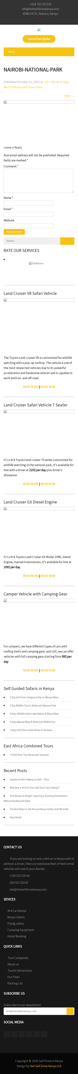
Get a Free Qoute (39, 39)
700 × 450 (50, 82)
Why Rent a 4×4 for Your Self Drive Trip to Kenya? (34, 787)
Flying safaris (15, 924)
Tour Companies (17, 958)
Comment (11, 166)
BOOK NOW (47, 484)
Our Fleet (13, 977)
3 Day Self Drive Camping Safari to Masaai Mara (34, 697)
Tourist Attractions (19, 971)
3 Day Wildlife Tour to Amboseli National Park (33, 705)
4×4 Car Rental (16, 911)
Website (9, 220)
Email (8, 209)
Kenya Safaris (16, 917)
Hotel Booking (16, 936)
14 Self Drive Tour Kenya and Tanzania (29, 754)
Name (8, 198)
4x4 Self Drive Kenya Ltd (45, 1066)
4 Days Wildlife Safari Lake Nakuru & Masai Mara (34, 713)
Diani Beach (16, 817)
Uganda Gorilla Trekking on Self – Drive (29, 779)
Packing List (15, 983)
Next (69, 96)
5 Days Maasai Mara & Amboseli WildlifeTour (33, 721)
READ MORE (30, 387)
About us (13, 964)
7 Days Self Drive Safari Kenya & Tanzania (31, 730)
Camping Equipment (20, 930)
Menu (11, 52)
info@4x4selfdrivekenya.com (28, 890)
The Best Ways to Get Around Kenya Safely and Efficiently (39, 809)
